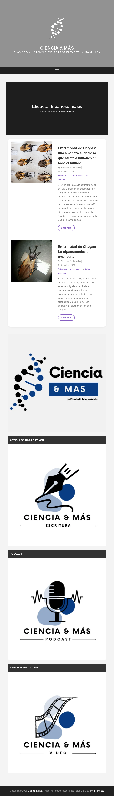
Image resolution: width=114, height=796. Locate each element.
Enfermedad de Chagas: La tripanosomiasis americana (77, 252)
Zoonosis (62, 179)
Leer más (68, 228)
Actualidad (62, 175)
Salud (87, 175)
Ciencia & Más (57, 47)
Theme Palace (97, 791)
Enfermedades (76, 175)
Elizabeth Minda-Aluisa (71, 167)
